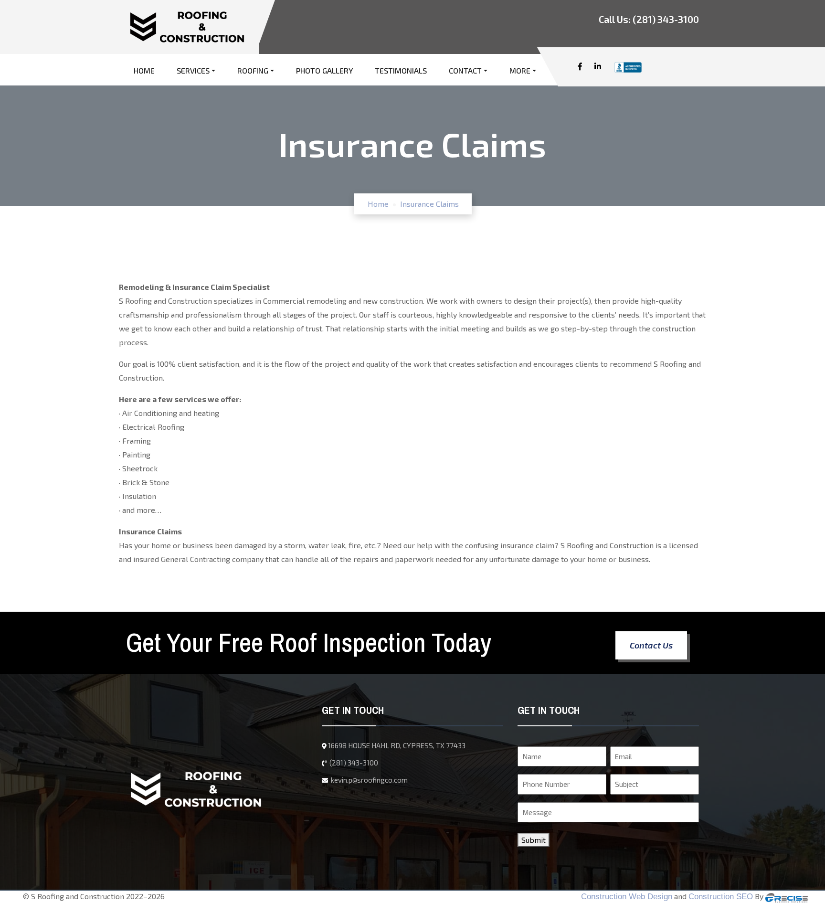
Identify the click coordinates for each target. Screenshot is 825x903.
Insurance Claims (429, 203)
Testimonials (401, 70)
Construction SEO (720, 896)
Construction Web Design (626, 896)
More (519, 70)
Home (144, 70)
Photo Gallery (324, 70)
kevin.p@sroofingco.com (368, 780)
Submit (533, 839)
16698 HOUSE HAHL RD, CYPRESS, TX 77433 (396, 745)
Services (193, 70)
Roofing (252, 70)
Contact (465, 70)
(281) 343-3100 (666, 19)
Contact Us (651, 645)
